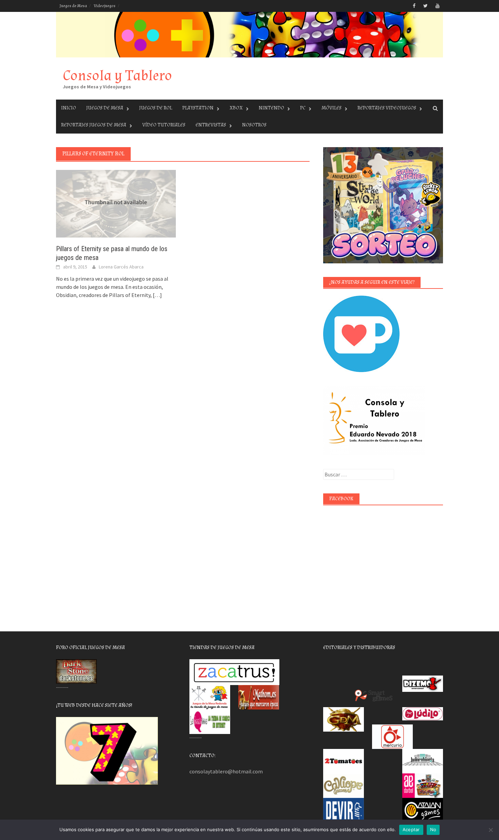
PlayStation (198, 108)
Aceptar (411, 829)
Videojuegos (104, 5)
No (433, 829)
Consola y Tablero (117, 75)
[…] (157, 295)
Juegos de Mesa (73, 5)
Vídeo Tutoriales (163, 125)
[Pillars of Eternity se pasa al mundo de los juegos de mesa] (116, 203)
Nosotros (254, 125)
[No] (490, 829)
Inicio (68, 108)
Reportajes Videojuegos (386, 108)
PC (303, 108)
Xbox (236, 108)
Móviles (331, 108)
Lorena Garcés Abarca (121, 267)
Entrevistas (211, 125)
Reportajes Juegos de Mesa (93, 125)
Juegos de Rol (155, 108)
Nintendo (271, 108)
